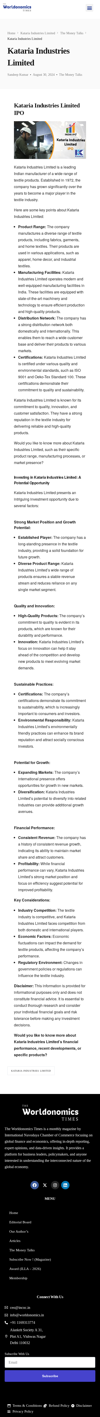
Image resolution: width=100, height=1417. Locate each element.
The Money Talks (70, 74)
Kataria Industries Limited (31, 1071)
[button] (89, 8)
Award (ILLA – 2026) (25, 1269)
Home (13, 1213)
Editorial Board (20, 1222)
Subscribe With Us (17, 1354)
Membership (18, 1278)
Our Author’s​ (18, 1231)
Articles (14, 1241)
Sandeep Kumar (17, 74)
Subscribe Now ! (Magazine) (30, 1259)
